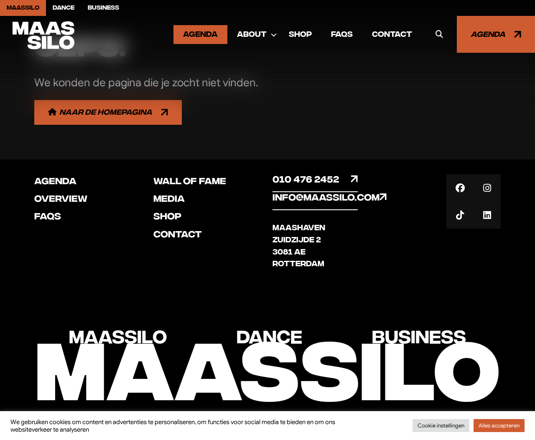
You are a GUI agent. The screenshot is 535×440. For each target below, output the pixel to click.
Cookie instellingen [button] (441, 425)
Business (103, 7)
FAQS (342, 34)
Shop (300, 34)
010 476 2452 (306, 179)
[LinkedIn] (487, 215)
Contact (392, 34)
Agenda (200, 34)
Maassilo (23, 7)
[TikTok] (460, 215)
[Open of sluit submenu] (273, 35)
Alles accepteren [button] (499, 425)
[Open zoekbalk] (439, 34)
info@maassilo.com (315, 197)
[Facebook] (460, 187)
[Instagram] (487, 187)
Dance (63, 7)
